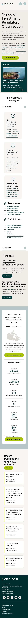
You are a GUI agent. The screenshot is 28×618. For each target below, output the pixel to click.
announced (10, 289)
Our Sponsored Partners (14, 227)
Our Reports (10, 229)
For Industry (6, 248)
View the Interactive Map (14, 355)
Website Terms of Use (7, 605)
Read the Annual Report (14, 439)
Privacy (3, 607)
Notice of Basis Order (7, 593)
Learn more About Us (10, 57)
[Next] (22, 90)
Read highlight (7, 275)
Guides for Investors (13, 206)
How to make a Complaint (14, 225)
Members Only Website (7, 591)
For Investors (6, 107)
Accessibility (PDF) (6, 609)
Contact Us (10, 234)
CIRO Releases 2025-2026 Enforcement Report (13, 81)
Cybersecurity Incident (7, 613)
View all (8, 467)
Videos (9, 231)
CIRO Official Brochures (13, 214)
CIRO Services (5, 589)
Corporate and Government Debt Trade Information (12, 587)
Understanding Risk (12, 208)
